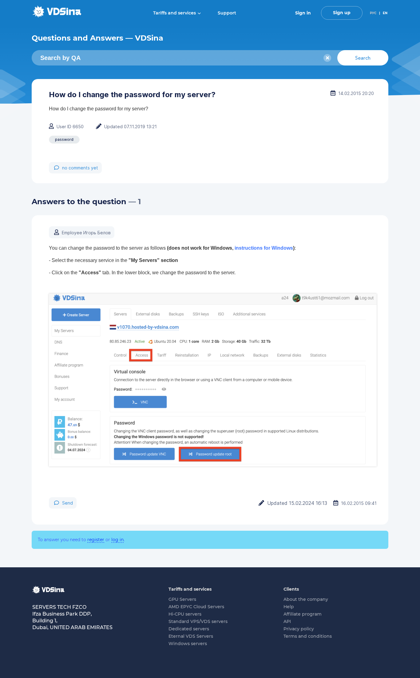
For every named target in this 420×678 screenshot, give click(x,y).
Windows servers (187, 643)
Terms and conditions (307, 636)
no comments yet (80, 167)
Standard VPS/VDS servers (198, 621)
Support (227, 13)
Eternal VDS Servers (190, 636)
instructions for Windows (264, 248)
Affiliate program (302, 614)
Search (362, 58)
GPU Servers (182, 599)
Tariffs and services (174, 13)
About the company (305, 599)
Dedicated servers (188, 629)
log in (117, 539)
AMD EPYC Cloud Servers (196, 606)
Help (288, 606)
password (64, 139)
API (287, 621)
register (95, 539)
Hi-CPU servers (184, 614)
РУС (373, 13)
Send (67, 503)
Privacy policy (298, 629)
